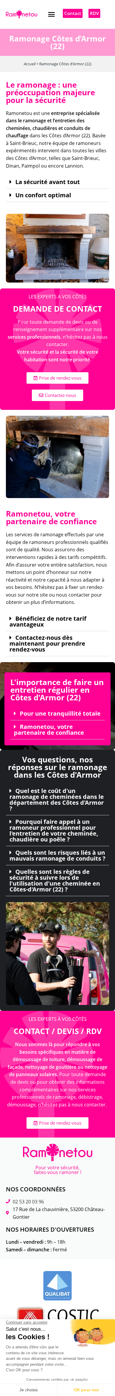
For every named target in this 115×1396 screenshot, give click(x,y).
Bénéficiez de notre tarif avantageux (47, 621)
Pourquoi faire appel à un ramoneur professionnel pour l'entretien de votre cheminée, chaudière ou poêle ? (53, 830)
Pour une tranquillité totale (60, 714)
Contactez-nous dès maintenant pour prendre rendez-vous (47, 643)
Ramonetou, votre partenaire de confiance (49, 730)
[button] (51, 14)
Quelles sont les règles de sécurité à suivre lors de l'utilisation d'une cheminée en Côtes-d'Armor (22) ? (54, 880)
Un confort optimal (43, 195)
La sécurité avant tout (47, 182)
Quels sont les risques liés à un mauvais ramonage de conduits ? (57, 855)
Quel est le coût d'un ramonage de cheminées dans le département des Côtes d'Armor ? (56, 799)
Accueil (29, 63)
